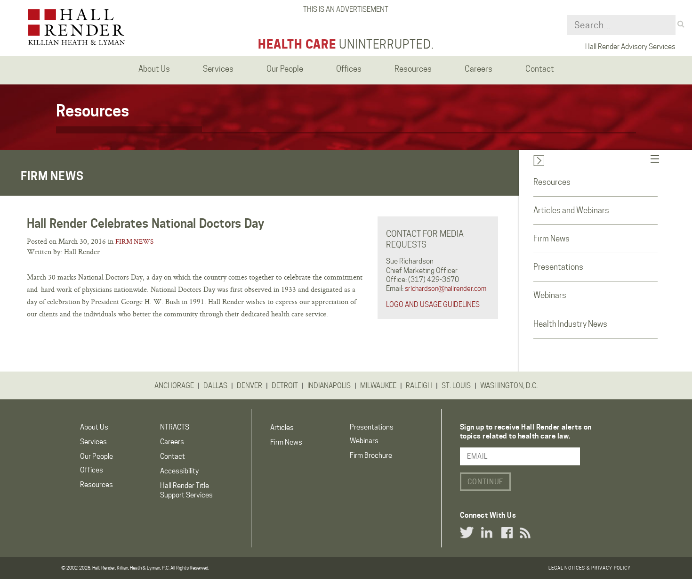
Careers (172, 442)
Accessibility (179, 471)
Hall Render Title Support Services (186, 490)
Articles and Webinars (571, 210)
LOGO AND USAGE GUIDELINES (433, 304)
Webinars (549, 295)
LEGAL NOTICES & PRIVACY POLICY (589, 568)
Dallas (215, 385)
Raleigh (419, 385)
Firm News (134, 241)
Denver (249, 385)
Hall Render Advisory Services (630, 46)
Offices (91, 470)
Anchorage (174, 385)
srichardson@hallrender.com (445, 288)
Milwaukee (378, 385)
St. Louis (456, 385)
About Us (94, 427)
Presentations (558, 267)
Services (93, 442)
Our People (96, 456)
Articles (282, 427)
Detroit (285, 385)
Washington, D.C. (509, 385)
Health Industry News (570, 324)
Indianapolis (329, 385)
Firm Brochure (371, 455)
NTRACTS (174, 427)
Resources (552, 182)
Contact (172, 456)
